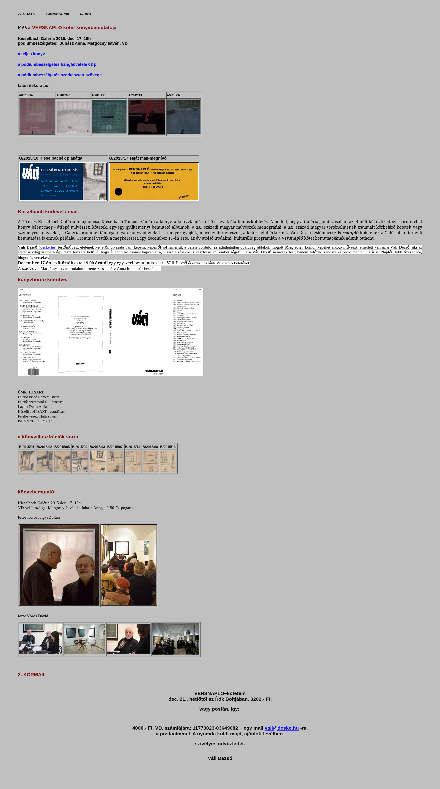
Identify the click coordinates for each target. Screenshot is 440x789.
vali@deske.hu (282, 728)
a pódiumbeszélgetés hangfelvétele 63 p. (58, 64)
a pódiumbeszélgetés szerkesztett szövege (60, 75)
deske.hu (47, 247)
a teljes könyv (31, 54)
